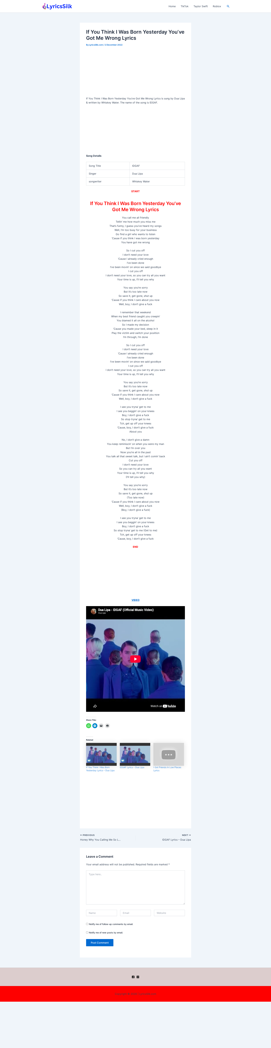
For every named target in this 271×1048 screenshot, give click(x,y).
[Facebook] (133, 977)
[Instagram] (137, 977)
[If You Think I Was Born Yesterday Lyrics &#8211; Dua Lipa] (101, 754)
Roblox (217, 6)
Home (172, 6)
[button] (228, 6)
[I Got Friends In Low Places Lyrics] (168, 754)
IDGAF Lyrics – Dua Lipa (132, 767)
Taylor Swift (201, 6)
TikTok (185, 6)
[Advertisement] (135, 73)
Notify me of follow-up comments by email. (111, 924)
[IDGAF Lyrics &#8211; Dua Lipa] (135, 754)
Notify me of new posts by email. (106, 932)
